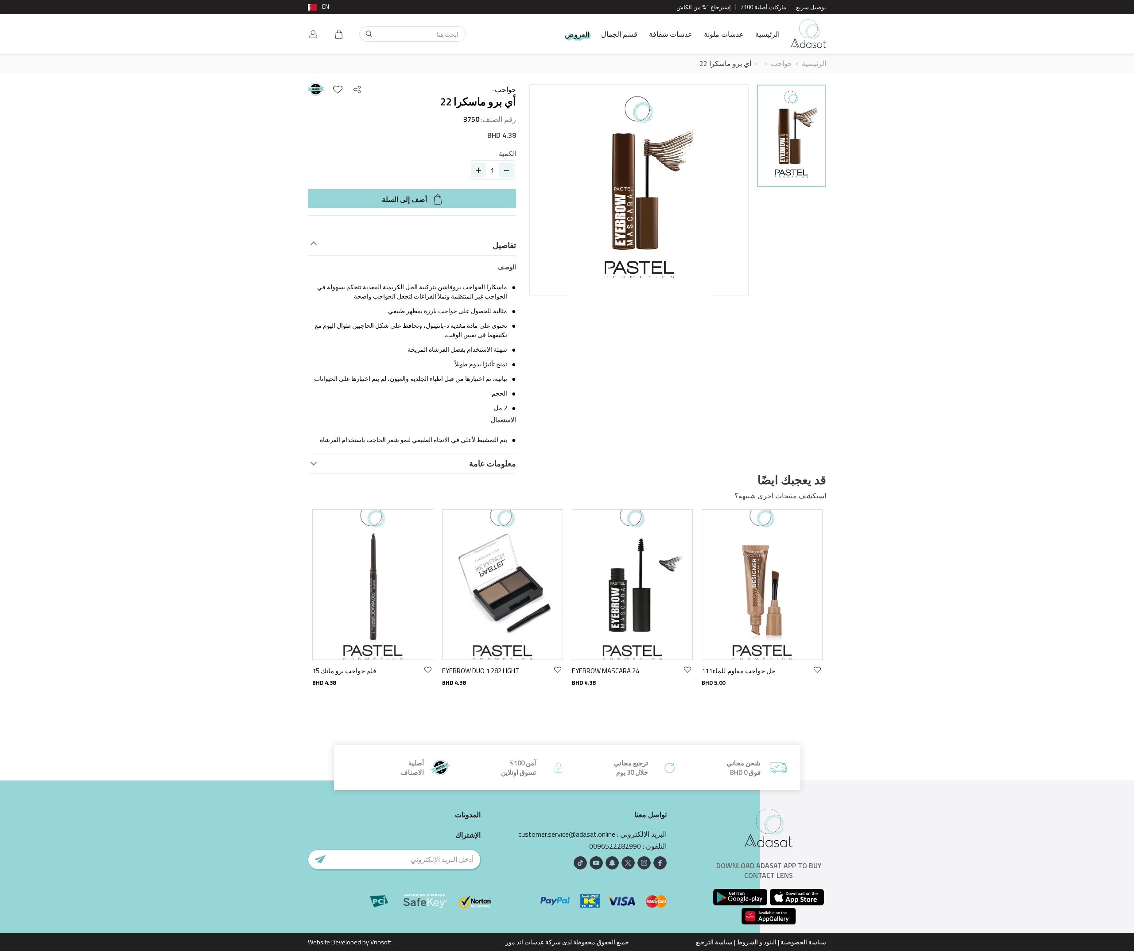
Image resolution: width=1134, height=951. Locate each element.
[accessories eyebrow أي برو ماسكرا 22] (791, 136)
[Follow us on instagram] (644, 862)
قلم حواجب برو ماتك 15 (344, 670)
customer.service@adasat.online (566, 834)
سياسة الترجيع (714, 942)
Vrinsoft (380, 942)
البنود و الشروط (757, 942)
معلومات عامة (492, 463)
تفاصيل (504, 245)
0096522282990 (615, 846)
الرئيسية (767, 34)
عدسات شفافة (670, 34)
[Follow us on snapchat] (612, 862)
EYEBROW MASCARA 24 (605, 670)
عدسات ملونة (724, 34)
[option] (791, 137)
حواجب (781, 63)
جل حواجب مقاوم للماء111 (738, 670)
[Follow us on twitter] (628, 862)
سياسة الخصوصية (803, 942)
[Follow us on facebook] (660, 862)
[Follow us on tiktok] (580, 862)
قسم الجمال (619, 34)
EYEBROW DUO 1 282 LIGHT (481, 670)
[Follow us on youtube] (596, 862)
